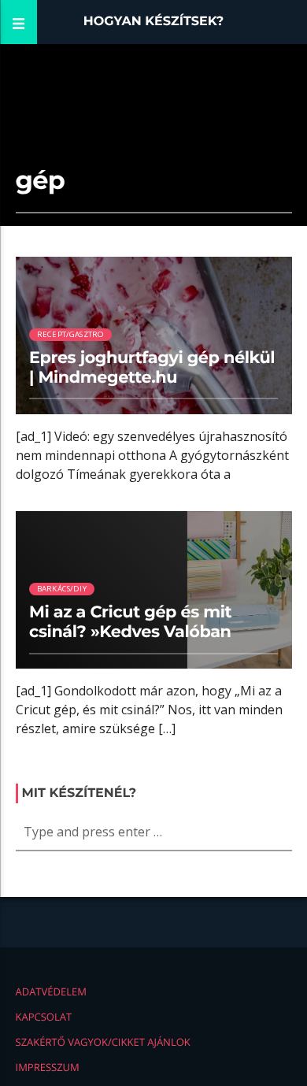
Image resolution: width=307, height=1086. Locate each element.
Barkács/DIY (62, 589)
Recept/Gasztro (71, 334)
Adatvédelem (51, 991)
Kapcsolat (44, 1017)
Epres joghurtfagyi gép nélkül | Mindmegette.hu (152, 367)
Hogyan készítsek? (153, 21)
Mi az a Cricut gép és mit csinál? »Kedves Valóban (130, 622)
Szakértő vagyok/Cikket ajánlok (103, 1042)
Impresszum (48, 1067)
